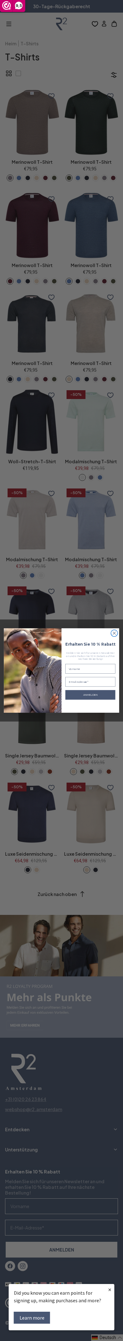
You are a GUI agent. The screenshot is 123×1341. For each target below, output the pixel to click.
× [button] (109, 1289)
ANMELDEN (90, 694)
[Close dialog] (114, 633)
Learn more (32, 1318)
